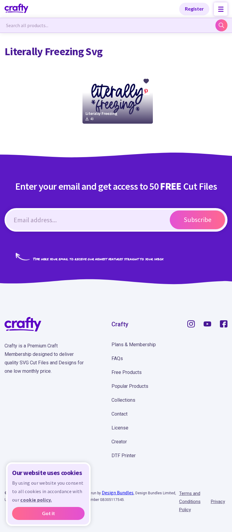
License (119, 428)
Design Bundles (118, 492)
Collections (123, 400)
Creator (119, 442)
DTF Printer (123, 455)
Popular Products (129, 386)
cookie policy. (36, 500)
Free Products (126, 372)
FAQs (117, 358)
